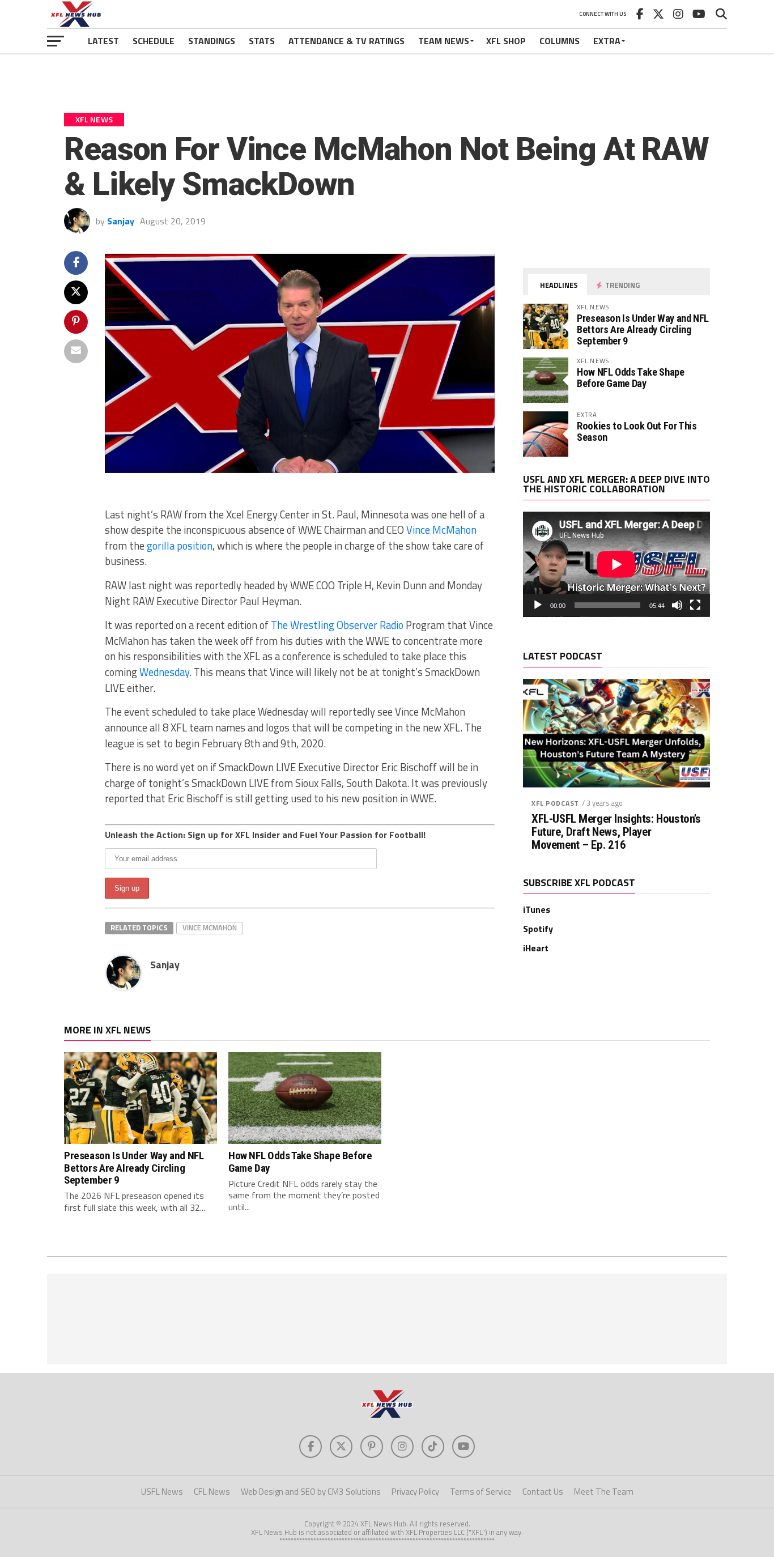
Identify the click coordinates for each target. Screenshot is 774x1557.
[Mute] (677, 605)
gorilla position (179, 546)
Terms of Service (481, 1491)
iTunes (536, 909)
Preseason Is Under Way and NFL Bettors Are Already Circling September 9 (643, 329)
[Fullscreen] (695, 605)
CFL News (212, 1491)
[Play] (537, 605)
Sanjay (120, 221)
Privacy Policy (415, 1491)
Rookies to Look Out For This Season (637, 431)
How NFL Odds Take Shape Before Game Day (630, 377)
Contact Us (542, 1491)
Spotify (538, 928)
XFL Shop (506, 41)
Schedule (154, 41)
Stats (262, 41)
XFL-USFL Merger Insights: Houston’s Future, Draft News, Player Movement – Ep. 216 (615, 832)
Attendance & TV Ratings (346, 41)
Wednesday (164, 672)
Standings (211, 41)
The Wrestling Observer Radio (337, 625)
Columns (559, 41)
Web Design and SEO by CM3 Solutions (311, 1491)
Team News (443, 41)
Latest (103, 41)
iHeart (535, 948)
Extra (606, 41)
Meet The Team (603, 1491)
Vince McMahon (441, 530)
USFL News (162, 1491)
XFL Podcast (555, 803)
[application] (616, 564)
